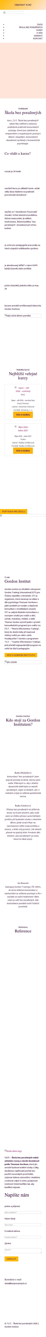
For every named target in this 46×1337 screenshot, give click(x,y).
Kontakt (38, 38)
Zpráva (8, 1243)
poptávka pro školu (13, 511)
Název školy (10, 1218)
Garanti (38, 35)
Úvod (40, 24)
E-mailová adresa (12, 1231)
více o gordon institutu (21, 655)
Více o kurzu (23, 414)
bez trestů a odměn (28, 90)
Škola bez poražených (31, 27)
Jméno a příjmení (12, 1206)
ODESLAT (11, 1258)
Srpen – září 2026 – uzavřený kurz (23, 400)
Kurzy (39, 30)
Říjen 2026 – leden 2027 (23, 436)
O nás (40, 33)
